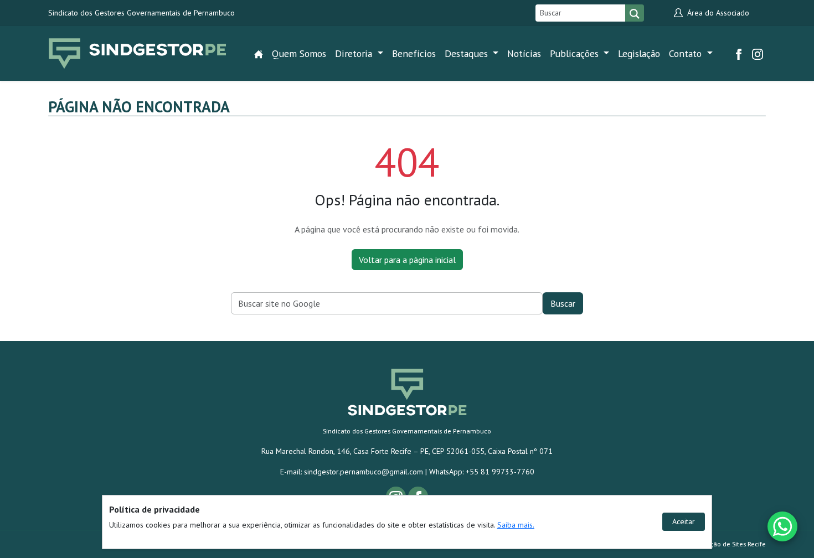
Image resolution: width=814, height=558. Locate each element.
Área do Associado (717, 13)
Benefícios (414, 53)
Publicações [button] (575, 53)
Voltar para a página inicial (407, 259)
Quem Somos (299, 53)
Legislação (639, 53)
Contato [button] (686, 53)
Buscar (562, 303)
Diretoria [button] (355, 53)
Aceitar (683, 521)
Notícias (524, 53)
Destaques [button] (468, 53)
